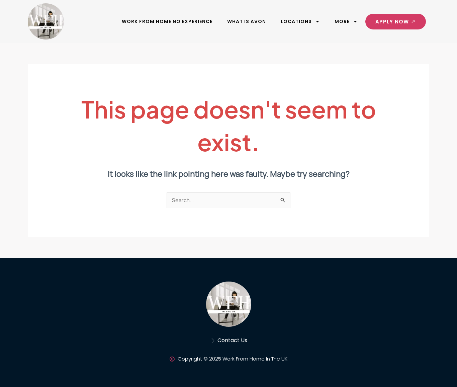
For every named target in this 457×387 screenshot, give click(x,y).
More (342, 21)
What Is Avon (246, 21)
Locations (296, 21)
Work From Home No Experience (167, 21)
